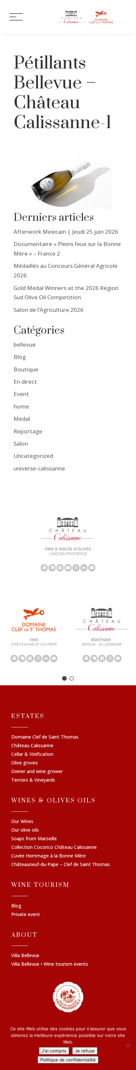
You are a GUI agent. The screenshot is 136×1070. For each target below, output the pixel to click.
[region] (68, 544)
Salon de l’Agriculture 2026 (49, 310)
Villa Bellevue (25, 955)
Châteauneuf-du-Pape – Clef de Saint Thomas (60, 864)
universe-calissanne (39, 468)
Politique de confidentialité (68, 1059)
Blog (20, 357)
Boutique (26, 369)
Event (21, 394)
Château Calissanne (32, 746)
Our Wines (22, 821)
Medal (22, 418)
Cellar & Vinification (32, 754)
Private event (25, 914)
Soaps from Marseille (34, 839)
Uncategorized (33, 456)
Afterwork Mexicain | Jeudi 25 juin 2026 (66, 231)
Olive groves (24, 763)
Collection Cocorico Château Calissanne (54, 847)
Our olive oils (25, 830)
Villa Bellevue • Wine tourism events (49, 964)
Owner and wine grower (37, 771)
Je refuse (85, 1050)
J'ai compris (54, 1050)
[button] (64, 678)
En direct (25, 381)
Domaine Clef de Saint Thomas (45, 737)
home (21, 406)
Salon (21, 443)
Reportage (28, 431)
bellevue (25, 344)
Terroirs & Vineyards (33, 780)
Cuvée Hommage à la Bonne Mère (48, 856)
